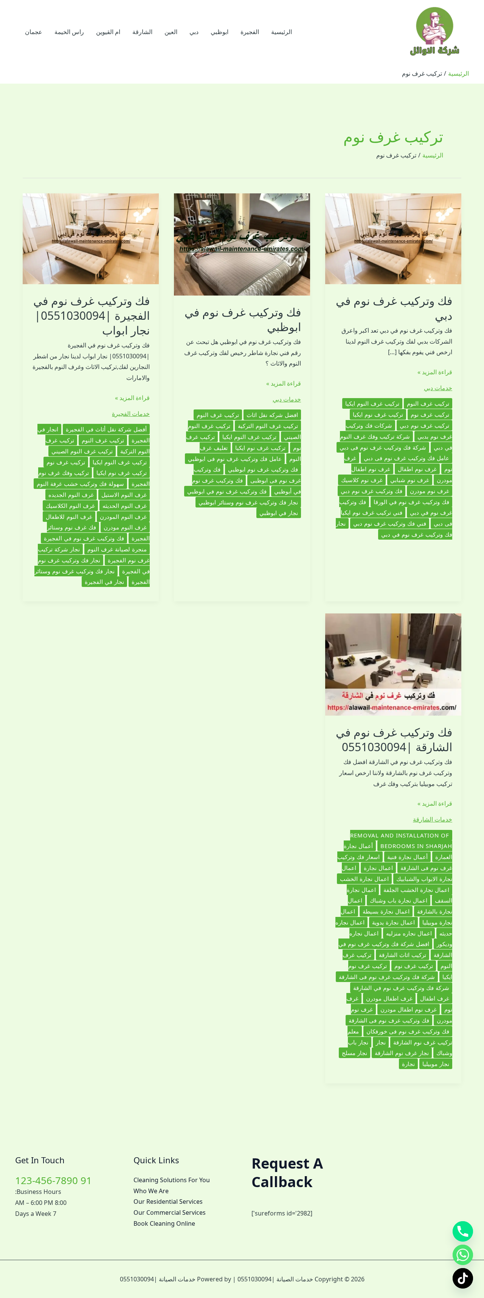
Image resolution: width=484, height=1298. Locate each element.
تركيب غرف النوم (428, 403)
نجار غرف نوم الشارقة (402, 1053)
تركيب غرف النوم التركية (268, 426)
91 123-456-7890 (53, 1180)
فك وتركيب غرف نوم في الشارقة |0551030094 (394, 739)
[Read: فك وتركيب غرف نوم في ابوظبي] (242, 244)
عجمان (33, 32)
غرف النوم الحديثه (124, 505)
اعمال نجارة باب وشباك (398, 900)
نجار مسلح (354, 1053)
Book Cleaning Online (164, 1223)
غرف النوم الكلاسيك (70, 505)
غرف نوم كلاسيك (362, 480)
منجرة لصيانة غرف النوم (117, 549)
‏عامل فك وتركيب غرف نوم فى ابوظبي (235, 458)
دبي (194, 32)
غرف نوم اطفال (417, 469)
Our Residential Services (168, 1201)
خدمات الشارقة (432, 819)
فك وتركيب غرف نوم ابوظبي (263, 469)
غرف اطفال (434, 998)
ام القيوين (108, 32)
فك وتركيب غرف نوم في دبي (394, 308)
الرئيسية (281, 32)
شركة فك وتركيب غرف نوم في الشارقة (401, 987)
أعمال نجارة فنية (407, 857)
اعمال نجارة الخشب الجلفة (416, 889)
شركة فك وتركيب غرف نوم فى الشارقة (387, 977)
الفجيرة (249, 32)
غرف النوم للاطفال (69, 516)
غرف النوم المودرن (123, 516)
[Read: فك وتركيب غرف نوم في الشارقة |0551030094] (393, 664)
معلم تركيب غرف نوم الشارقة (399, 1036)
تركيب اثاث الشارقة (402, 955)
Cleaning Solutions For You (171, 1180)
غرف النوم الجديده (71, 494)
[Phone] (463, 1231)
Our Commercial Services (169, 1212)
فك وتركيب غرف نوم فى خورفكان (407, 1031)
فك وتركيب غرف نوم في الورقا (411, 502)
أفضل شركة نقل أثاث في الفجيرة (106, 429)
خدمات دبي (438, 388)
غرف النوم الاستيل (124, 494)
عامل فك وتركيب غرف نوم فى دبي (406, 458)
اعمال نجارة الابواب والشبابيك (397, 873)
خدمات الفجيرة (131, 413)
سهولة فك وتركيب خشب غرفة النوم (80, 483)
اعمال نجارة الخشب (364, 878)
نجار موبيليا (435, 1064)
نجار (381, 1042)
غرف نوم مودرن (429, 491)
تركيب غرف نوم (430, 414)
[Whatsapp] (463, 1255)
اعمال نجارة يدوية (393, 922)
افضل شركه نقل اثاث (272, 415)
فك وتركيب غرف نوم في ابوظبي (243, 319)
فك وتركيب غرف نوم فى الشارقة (389, 1020)
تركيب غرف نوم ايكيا (378, 414)
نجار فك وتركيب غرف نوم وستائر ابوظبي (248, 502)
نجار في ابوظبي (278, 513)
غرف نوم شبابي (409, 480)
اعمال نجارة (378, 868)
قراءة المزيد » (434, 372)
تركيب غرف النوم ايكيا (372, 403)
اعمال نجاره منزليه (409, 933)
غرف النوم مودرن (125, 527)
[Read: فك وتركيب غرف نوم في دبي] (393, 238)
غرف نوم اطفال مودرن (408, 1009)
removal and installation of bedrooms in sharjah (401, 840)
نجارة (408, 1064)
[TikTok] (463, 1278)
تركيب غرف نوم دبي (424, 425)
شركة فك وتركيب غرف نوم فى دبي (383, 447)
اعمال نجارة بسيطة (386, 911)
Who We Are (151, 1191)
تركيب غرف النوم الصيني (82, 451)
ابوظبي (219, 32)
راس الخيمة (69, 32)
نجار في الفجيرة (104, 581)
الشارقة (142, 32)
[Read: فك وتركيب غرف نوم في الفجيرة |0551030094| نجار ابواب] (91, 238)
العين (170, 32)
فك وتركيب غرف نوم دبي (371, 491)
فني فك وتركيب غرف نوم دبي (389, 523)
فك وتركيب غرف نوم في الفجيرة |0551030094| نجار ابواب (91, 315)
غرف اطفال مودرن (389, 998)
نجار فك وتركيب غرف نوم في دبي (394, 529)
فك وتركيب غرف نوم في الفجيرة (84, 538)
